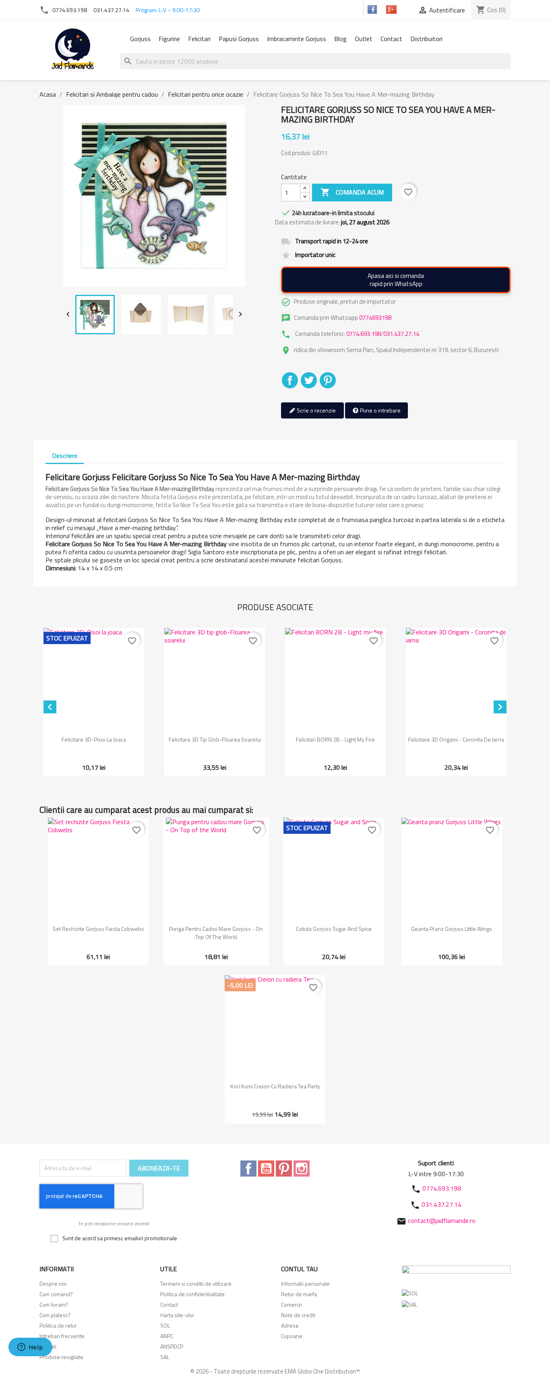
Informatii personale (305, 1283)
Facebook (248, 1168)
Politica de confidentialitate (192, 1294)
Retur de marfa (299, 1294)
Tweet (309, 380)
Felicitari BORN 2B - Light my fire (335, 739)
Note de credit (298, 1315)
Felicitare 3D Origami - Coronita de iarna (456, 739)
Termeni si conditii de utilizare (196, 1283)
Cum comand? (56, 1294)
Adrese (290, 1325)
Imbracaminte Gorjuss (296, 39)
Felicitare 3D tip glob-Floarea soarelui (215, 739)
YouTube (266, 1168)
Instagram (302, 1168)
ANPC (166, 1336)
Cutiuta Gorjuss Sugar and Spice (334, 928)
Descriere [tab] (64, 455)
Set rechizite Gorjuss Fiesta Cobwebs (98, 928)
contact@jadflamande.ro (442, 1220)
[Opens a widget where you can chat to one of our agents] (30, 1348)
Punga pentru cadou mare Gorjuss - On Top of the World (216, 932)
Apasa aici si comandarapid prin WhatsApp (396, 279)
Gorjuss (140, 39)
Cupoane (291, 1336)
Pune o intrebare (380, 410)
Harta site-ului (177, 1315)
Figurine (169, 39)
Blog (340, 39)
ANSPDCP (171, 1346)
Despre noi (52, 1283)
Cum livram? (53, 1304)
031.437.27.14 (111, 10)
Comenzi (291, 1304)
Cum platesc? (55, 1315)
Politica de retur (58, 1325)
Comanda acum (352, 192)
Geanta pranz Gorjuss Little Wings (451, 928)
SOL (165, 1325)
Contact (391, 39)
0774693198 (375, 317)
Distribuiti (290, 380)
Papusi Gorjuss (239, 39)
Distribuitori (426, 39)
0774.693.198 (69, 10)
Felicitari (199, 39)
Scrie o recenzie (316, 410)
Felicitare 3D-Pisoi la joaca (94, 739)
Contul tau (299, 1269)
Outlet (363, 39)
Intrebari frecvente (62, 1336)
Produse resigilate (61, 1357)
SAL (164, 1357)
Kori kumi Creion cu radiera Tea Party (275, 1086)
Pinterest (328, 380)
